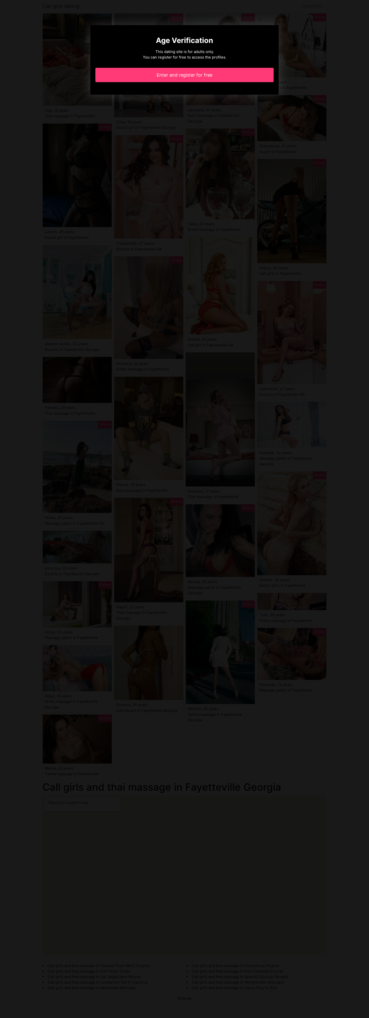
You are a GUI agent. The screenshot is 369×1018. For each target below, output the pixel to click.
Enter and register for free (184, 75)
